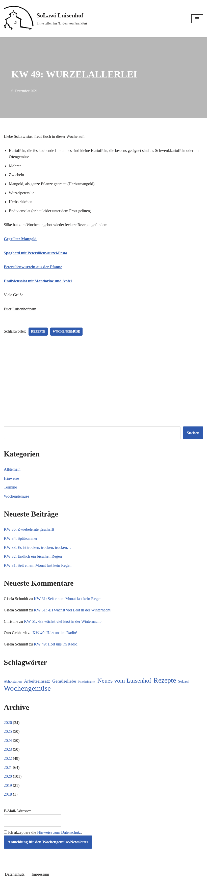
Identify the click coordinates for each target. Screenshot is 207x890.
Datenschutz (14, 874)
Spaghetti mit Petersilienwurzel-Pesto (35, 253)
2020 (8, 776)
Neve (81, 885)
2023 (8, 749)
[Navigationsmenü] (197, 18)
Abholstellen (13, 681)
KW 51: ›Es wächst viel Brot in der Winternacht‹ (73, 610)
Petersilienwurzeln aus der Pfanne (33, 267)
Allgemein (12, 469)
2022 (8, 758)
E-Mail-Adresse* (17, 811)
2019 (8, 785)
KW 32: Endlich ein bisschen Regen (33, 556)
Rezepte (38, 331)
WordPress (121, 885)
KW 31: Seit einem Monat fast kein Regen (37, 565)
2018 (8, 794)
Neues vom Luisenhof (124, 680)
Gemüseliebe (64, 681)
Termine (10, 487)
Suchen (193, 433)
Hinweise (11, 478)
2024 (8, 740)
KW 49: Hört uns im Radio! (55, 633)
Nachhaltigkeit (86, 681)
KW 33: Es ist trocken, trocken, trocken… (37, 547)
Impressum (40, 874)
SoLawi (183, 681)
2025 (8, 731)
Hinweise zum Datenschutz (59, 832)
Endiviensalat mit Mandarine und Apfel (38, 281)
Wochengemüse (66, 331)
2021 (8, 767)
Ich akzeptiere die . (44, 832)
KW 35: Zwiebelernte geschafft (29, 529)
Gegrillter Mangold (20, 239)
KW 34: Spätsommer (20, 538)
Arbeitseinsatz (37, 681)
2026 (8, 722)
